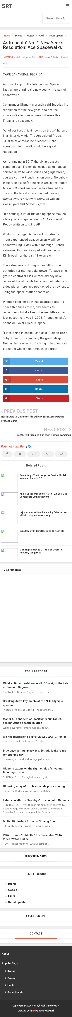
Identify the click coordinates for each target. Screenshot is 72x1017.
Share (38, 370)
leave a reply (51, 57)
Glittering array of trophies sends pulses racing (34, 786)
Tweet (39, 361)
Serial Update (17, 902)
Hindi (11, 896)
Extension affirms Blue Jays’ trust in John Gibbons (36, 800)
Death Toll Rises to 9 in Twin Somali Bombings (44, 435)
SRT (7, 6)
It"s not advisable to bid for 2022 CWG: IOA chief (34, 736)
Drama (9, 57)
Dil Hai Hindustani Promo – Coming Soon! (30, 821)
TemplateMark (46, 1010)
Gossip (17, 57)
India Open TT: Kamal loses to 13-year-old (42, 531)
